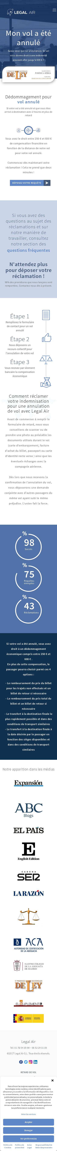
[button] (52, 1080)
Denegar (28, 1130)
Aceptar (28, 1122)
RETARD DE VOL (28, 1072)
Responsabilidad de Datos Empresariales (43, 1146)
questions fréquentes (28, 250)
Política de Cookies (7, 1146)
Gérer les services (28, 1114)
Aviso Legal (29, 1146)
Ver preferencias (28, 1138)
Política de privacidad (19, 1146)
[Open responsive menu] (54, 10)
